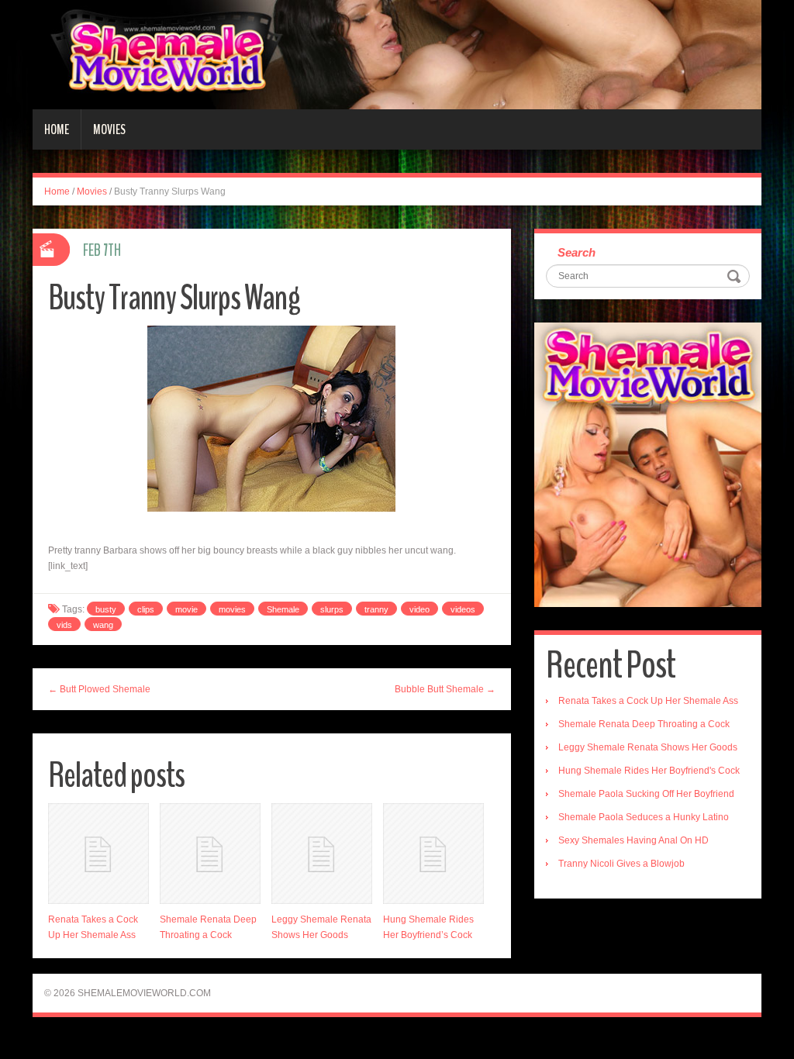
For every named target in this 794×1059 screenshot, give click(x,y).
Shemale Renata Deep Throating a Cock (644, 724)
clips (145, 609)
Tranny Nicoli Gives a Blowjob (621, 863)
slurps (331, 609)
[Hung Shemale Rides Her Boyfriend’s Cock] (433, 853)
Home (56, 129)
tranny (376, 609)
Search (577, 252)
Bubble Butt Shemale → (445, 689)
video (419, 609)
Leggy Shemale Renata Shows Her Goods (647, 747)
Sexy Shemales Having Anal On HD (633, 840)
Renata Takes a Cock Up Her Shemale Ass (648, 700)
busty (105, 609)
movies (232, 609)
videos (463, 609)
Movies (109, 129)
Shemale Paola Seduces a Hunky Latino (643, 817)
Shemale (283, 609)
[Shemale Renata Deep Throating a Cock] (210, 853)
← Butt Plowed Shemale (99, 689)
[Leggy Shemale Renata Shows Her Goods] (321, 853)
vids (64, 625)
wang (103, 625)
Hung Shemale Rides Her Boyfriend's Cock (649, 770)
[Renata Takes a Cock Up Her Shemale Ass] (98, 853)
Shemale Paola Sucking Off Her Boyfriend (646, 793)
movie (186, 609)
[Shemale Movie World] (397, 54)
